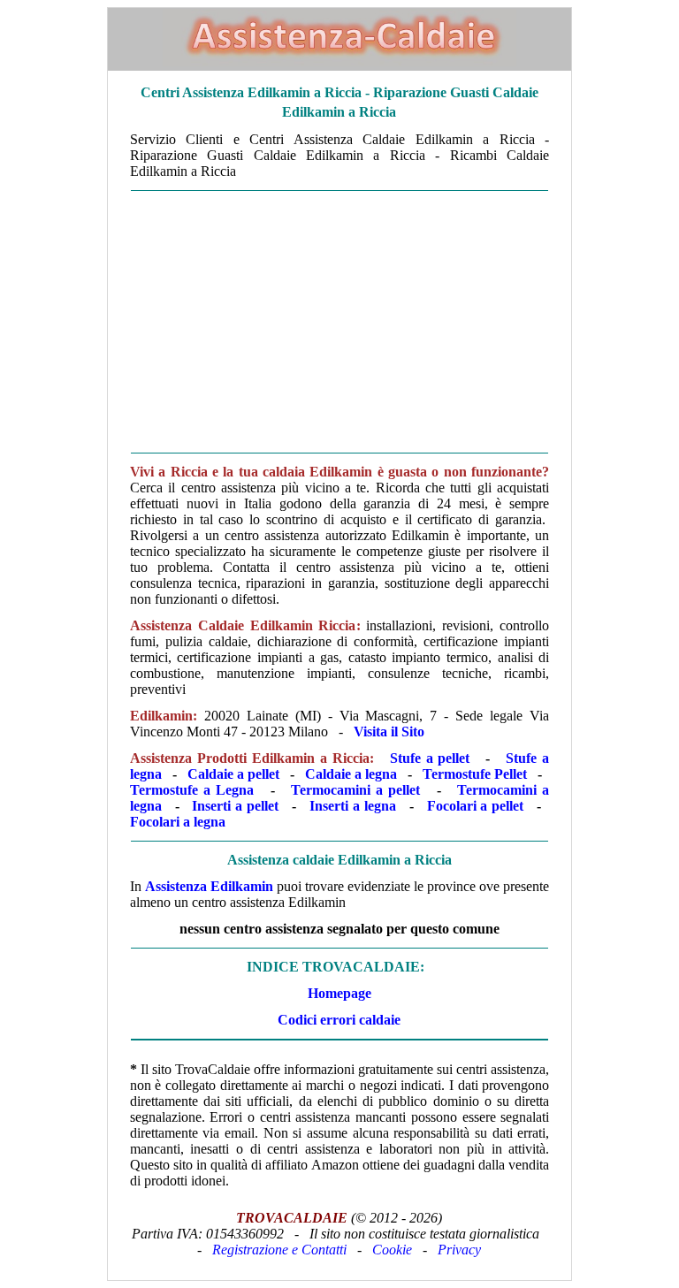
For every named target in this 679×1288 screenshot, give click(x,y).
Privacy (459, 1249)
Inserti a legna (352, 805)
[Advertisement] (339, 322)
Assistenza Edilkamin (209, 886)
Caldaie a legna (351, 773)
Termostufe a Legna (192, 789)
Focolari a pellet (475, 805)
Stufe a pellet (430, 758)
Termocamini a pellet (355, 789)
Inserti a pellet (235, 805)
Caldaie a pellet (233, 773)
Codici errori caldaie (339, 1019)
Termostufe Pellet (475, 773)
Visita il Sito (389, 731)
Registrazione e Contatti (279, 1249)
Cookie (392, 1249)
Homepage (339, 993)
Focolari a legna (177, 821)
